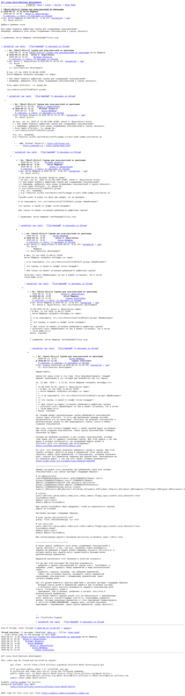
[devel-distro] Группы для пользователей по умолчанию (59, 52)
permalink (57, 18)
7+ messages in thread (57, 46)
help (39, 5)
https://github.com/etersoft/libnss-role (58, 446)
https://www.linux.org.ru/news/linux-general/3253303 (65, 461)
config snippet (18, 682)
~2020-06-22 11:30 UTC (48, 628)
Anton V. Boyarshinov (37, 14)
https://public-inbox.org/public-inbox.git (65, 693)
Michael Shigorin (43, 57)
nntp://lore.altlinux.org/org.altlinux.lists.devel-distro (42, 686)
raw (67, 18)
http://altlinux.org (58, 143)
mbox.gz (51, 632)
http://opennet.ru (33, 145)
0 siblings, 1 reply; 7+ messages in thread (27, 16)
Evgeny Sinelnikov (76, 298)
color (48, 5)
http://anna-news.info (58, 145)
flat (32, 46)
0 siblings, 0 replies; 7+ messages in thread (63, 363)
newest (67, 628)
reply (22, 46)
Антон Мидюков (49, 111)
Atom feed (70, 5)
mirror (57, 5)
